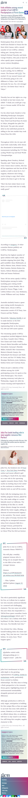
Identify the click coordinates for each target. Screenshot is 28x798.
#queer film (19, 761)
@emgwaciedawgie (8, 616)
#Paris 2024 (11, 423)
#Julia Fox (14, 761)
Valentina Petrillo (15, 318)
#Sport (16, 423)
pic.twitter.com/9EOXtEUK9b (13, 575)
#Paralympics (5, 423)
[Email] (1, 796)
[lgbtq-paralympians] (14, 31)
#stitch (13, 652)
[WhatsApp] (12, 796)
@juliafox (6, 652)
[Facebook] (7, 796)
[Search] (23, 3)
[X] (15, 796)
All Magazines (5, 788)
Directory (4, 793)
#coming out (4, 761)
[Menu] (26, 3)
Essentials (4, 780)
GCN (20, 73)
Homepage (4, 783)
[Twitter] (10, 796)
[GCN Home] (4, 3)
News (3, 785)
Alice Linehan (20, 21)
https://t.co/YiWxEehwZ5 (12, 573)
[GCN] (5, 776)
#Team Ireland (22, 423)
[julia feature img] (14, 457)
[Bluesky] (18, 796)
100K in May (4, 790)
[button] (26, 12)
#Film (9, 761)
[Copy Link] (4, 796)
